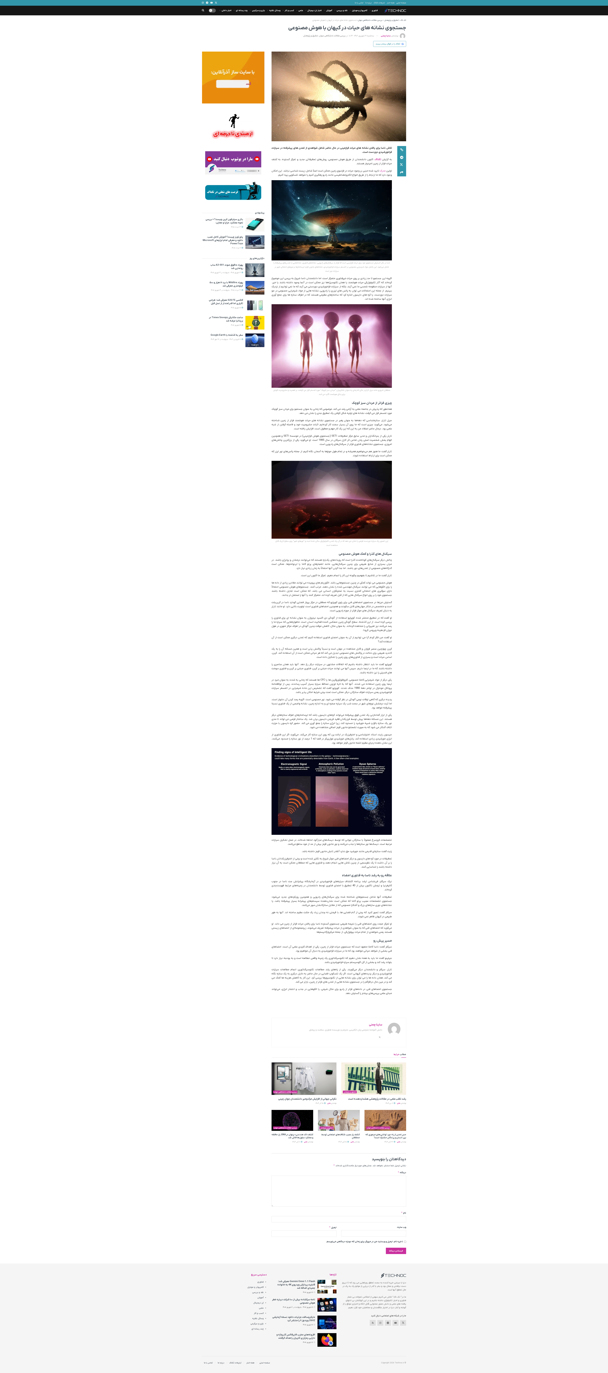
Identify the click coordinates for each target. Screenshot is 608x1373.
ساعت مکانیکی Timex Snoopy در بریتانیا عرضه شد (226, 319)
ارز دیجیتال (258, 1302)
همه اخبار (390, 3)
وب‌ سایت (401, 1227)
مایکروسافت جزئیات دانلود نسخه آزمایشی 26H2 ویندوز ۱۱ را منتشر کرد (293, 1319)
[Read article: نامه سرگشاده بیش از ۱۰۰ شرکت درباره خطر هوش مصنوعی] (326, 1305)
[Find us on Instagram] (380, 1323)
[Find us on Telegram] (388, 1323)
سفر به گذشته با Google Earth (227, 335)
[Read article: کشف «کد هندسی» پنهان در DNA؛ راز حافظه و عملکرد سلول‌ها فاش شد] (292, 1120)
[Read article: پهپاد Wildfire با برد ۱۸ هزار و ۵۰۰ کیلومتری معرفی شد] (254, 288)
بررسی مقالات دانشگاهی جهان (370, 20)
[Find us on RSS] (373, 1323)
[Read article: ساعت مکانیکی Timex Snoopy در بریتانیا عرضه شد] (254, 323)
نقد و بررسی (342, 10)
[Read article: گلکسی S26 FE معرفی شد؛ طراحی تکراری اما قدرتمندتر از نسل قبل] (254, 305)
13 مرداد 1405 (236, 227)
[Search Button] (203, 10)
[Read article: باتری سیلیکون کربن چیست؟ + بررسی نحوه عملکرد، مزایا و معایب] (254, 224)
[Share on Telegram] (401, 157)
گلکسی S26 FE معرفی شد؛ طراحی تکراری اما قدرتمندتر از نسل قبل (226, 302)
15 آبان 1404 (342, 1142)
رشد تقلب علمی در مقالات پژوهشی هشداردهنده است (377, 1099)
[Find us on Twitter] (403, 1323)
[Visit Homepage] (395, 11)
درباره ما (368, 3)
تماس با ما (359, 3)
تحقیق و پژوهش (391, 20)
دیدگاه (402, 1172)
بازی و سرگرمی (258, 10)
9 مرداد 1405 (236, 248)
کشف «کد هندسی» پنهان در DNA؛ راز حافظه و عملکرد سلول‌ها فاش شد (292, 1136)
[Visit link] (233, 77)
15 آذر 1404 (320, 1103)
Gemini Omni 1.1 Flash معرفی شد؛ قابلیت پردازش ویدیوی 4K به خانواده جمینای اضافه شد (296, 1285)
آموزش (329, 10)
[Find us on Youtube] (396, 1323)
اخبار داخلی (226, 10)
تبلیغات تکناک (379, 3)
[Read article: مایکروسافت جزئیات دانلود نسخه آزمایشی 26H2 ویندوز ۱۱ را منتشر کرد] (326, 1322)
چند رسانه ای (242, 10)
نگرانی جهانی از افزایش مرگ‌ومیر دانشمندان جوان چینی (307, 1099)
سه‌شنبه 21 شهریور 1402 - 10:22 (361, 35)
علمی (300, 10)
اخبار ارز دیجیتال (314, 10)
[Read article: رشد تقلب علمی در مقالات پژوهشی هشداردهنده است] (373, 1078)
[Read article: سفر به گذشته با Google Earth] (254, 340)
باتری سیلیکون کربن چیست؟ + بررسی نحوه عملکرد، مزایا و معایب (224, 221)
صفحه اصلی (401, 3)
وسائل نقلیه (274, 10)
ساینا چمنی (386, 35)
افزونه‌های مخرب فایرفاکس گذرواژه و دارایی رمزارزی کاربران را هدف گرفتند (295, 1336)
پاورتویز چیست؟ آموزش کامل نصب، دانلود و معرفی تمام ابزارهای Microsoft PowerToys (223, 240)
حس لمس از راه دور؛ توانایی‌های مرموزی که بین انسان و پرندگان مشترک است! (385, 1136)
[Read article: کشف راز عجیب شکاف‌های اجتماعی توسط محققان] (339, 1120)
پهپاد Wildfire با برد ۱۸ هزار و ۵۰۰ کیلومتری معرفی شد (226, 284)
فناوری (375, 10)
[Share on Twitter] (401, 165)
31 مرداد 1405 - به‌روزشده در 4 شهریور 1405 (226, 290)
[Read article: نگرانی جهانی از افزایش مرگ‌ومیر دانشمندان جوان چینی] (304, 1078)
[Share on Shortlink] (401, 150)
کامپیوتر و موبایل (359, 10)
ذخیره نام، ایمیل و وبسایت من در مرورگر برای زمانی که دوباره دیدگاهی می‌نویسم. (364, 1241)
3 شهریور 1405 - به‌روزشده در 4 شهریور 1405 (226, 272)
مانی (398, 1103)
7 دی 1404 (389, 1103)
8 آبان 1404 (296, 1142)
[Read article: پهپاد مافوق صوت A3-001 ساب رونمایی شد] (254, 270)
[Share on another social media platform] (401, 172)
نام (403, 1212)
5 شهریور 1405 (236, 308)
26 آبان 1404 (388, 1142)
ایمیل (332, 1227)
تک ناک (403, 20)
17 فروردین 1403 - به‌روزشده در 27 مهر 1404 (226, 339)
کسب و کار (289, 10)
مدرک (383, 170)
